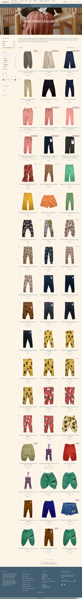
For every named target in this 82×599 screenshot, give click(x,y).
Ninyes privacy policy (26, 586)
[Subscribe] (75, 580)
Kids (30, 1)
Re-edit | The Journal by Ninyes (28, 588)
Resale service (9, 585)
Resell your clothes (26, 574)
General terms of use (26, 584)
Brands (35, 1)
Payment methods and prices (28, 580)
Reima (19, 41)
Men (26, 1)
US (65, 2)
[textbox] (9, 55)
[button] (79, 598)
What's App (44, 585)
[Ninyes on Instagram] (62, 584)
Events (53, 1)
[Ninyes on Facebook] (64, 584)
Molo (59, 40)
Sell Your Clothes (16, 3)
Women (21, 1)
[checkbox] (10, 58)
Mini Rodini (54, 40)
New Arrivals (14, 1)
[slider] (3, 79)
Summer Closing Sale (44, 1)
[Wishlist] (75, 2)
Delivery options (25, 576)
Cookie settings (25, 590)
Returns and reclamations (27, 578)
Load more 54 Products (49, 563)
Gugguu (36, 41)
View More (5, 69)
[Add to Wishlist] (19, 51)
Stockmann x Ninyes (26, 582)
